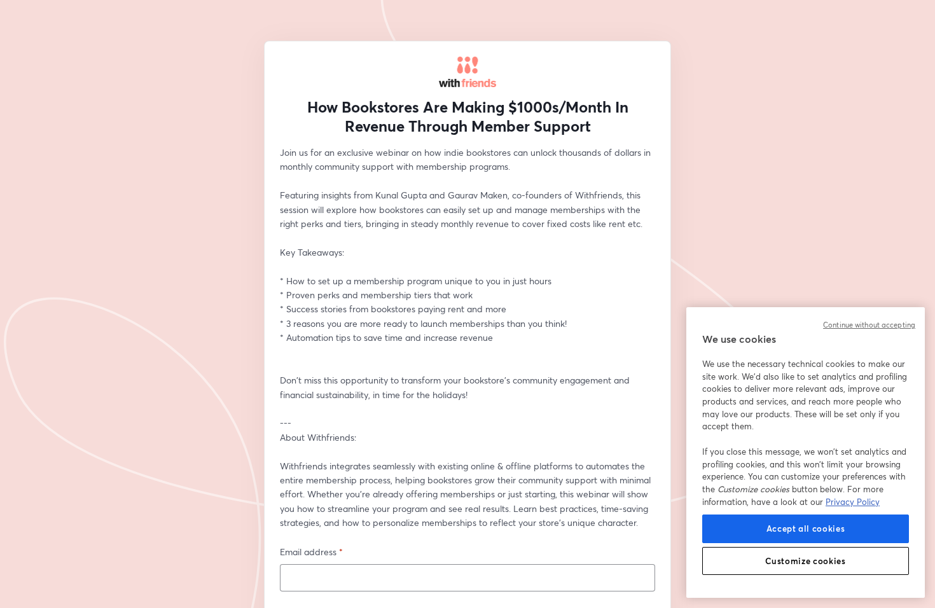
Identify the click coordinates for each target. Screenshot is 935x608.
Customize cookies (805, 561)
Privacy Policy (853, 502)
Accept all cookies (805, 528)
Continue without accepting (869, 325)
